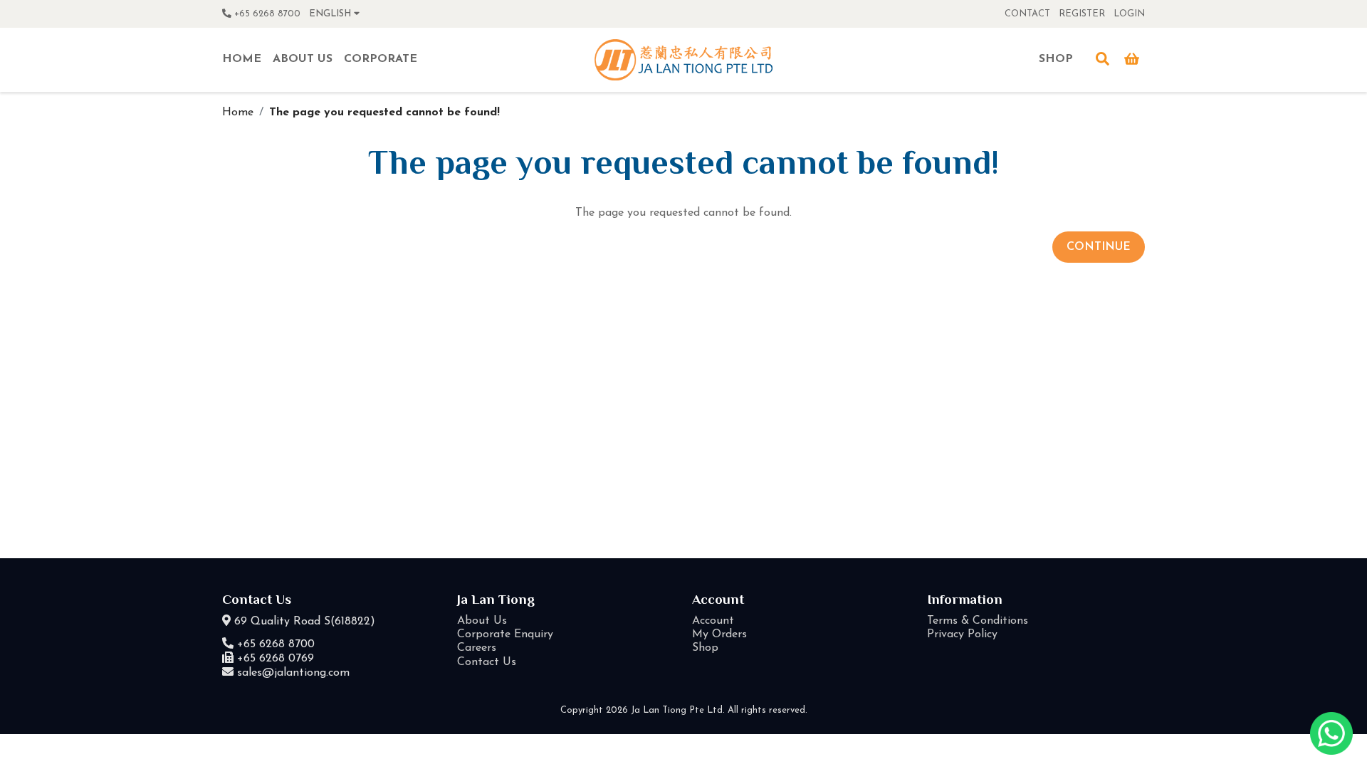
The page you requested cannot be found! (384, 112)
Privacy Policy (962, 634)
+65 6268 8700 (265, 14)
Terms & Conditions (977, 621)
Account (713, 621)
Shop (705, 648)
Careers (476, 648)
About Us (482, 621)
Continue (1099, 247)
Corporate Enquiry (505, 634)
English (331, 14)
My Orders (719, 634)
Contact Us (486, 662)
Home (237, 112)
